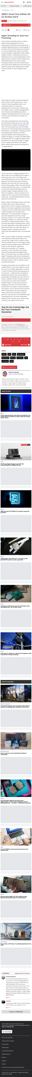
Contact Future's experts (8, 1041)
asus (14, 354)
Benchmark (5, 358)
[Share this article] (2, 30)
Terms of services (19, 324)
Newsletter (27, 30)
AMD (11, 361)
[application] (16, 159)
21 (19, 341)
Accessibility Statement (7, 1051)
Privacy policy (5, 1044)
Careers (4, 1064)
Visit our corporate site (8, 1026)
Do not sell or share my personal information (13, 1067)
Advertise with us (6, 1054)
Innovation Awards (14, 6)
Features (4, 21)
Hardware (20, 358)
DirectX (13, 358)
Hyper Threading (19, 125)
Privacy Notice (21, 325)
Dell (26, 358)
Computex (5, 361)
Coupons (4, 1060)
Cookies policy (5, 1047)
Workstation (21, 354)
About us (4, 1057)
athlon (4, 354)
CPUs (12, 10)
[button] (30, 2)
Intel (9, 354)
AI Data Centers (27, 6)
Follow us (20, 30)
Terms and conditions (7, 1037)
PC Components (5, 10)
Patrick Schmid (12, 21)
